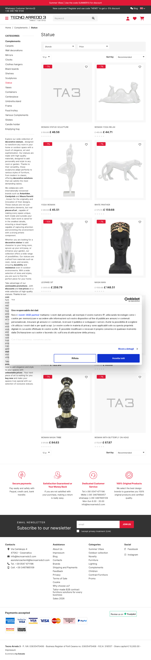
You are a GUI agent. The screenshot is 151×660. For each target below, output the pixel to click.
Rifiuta (75, 358)
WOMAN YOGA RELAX (105, 127)
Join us (127, 524)
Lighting (93, 563)
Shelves (9, 73)
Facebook (132, 549)
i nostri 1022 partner (28, 315)
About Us (57, 549)
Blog (135, 8)
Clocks (8, 59)
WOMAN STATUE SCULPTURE (55, 127)
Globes (9, 119)
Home (8, 27)
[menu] (6, 18)
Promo (92, 578)
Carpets (9, 45)
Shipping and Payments (65, 567)
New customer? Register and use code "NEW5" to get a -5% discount (86, 8)
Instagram (132, 554)
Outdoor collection (98, 552)
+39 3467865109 (25, 567)
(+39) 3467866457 (96, 494)
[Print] (86, 67)
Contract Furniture (98, 574)
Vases (8, 87)
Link (108, 531)
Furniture (93, 560)
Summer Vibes (96, 549)
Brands (56, 563)
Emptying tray (12, 129)
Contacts (57, 560)
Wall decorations (14, 50)
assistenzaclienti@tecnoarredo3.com (30, 560)
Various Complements (16, 115)
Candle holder (12, 124)
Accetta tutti (118, 358)
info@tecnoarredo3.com (93, 504)
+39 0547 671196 (24, 563)
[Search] (93, 18)
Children (93, 571)
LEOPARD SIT (47, 282)
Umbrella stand (13, 101)
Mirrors (9, 55)
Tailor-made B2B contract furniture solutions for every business (67, 592)
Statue (34, 27)
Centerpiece (11, 96)
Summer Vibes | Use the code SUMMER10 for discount (75, 2)
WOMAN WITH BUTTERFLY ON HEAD (112, 437)
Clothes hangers (14, 64)
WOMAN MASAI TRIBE (51, 437)
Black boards (12, 68)
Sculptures (11, 78)
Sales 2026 (58, 598)
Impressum (58, 552)
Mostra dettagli (126, 349)
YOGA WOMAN (48, 204)
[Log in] (128, 18)
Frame (8, 105)
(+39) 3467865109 (98, 498)
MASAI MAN (100, 282)
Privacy (56, 574)
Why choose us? (61, 585)
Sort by (110, 57)
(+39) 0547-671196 (95, 491)
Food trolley (11, 110)
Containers (11, 92)
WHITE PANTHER (102, 204)
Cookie (56, 582)
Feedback (58, 571)
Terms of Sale (60, 578)
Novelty (93, 556)
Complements (21, 27)
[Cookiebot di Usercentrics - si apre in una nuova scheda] (127, 299)
